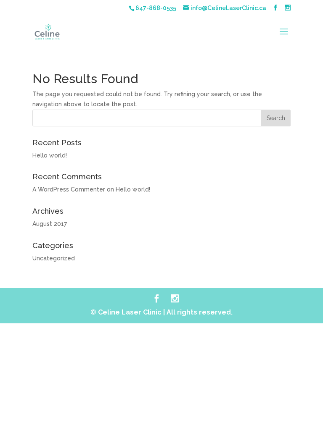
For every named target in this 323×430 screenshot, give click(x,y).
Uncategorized (53, 258)
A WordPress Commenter (68, 189)
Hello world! (49, 155)
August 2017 (49, 223)
